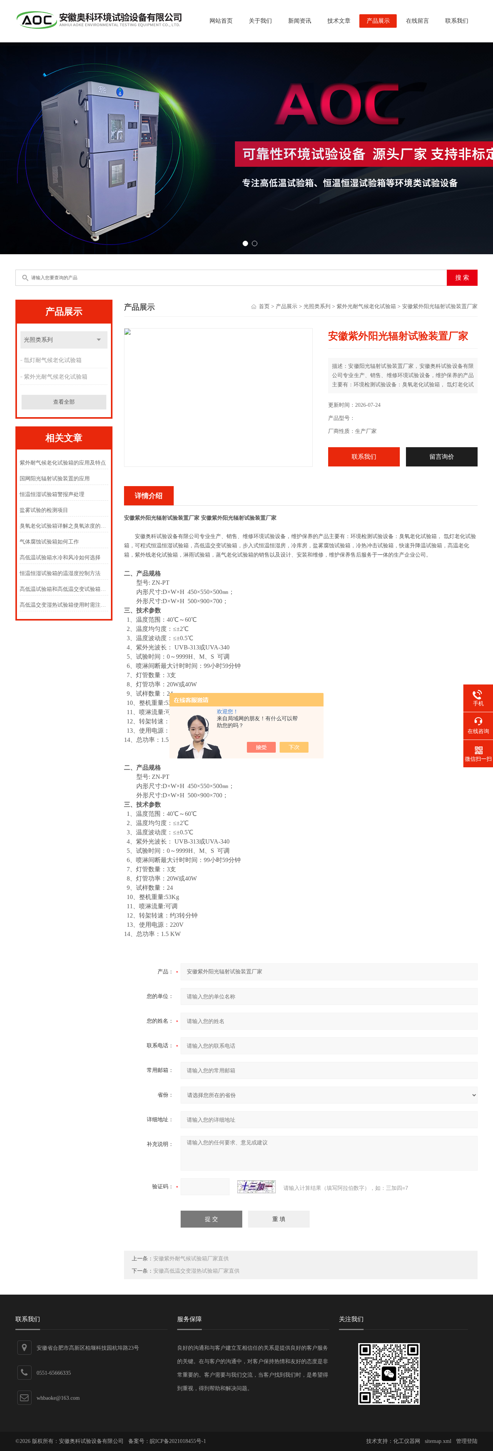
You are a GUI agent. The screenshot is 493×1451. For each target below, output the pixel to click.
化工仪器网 (406, 1441)
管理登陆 (467, 1441)
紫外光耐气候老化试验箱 (55, 377)
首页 (264, 306)
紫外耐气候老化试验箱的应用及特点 (63, 463)
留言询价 (441, 456)
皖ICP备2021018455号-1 (178, 1441)
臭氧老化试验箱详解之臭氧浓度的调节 (64, 526)
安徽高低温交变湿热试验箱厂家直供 (196, 1271)
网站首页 (221, 21)
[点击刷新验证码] (256, 1186)
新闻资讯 (299, 21)
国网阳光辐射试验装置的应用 (55, 478)
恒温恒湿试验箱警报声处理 (52, 494)
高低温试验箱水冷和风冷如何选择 (60, 557)
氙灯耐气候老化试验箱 (53, 360)
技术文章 (338, 21)
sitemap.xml (438, 1441)
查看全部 (64, 402)
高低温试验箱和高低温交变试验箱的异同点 (64, 589)
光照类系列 (38, 340)
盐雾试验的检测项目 (44, 510)
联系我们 (456, 21)
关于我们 (260, 21)
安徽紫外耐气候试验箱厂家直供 (191, 1258)
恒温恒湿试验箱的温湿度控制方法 (60, 573)
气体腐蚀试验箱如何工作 (49, 542)
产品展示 (378, 21)
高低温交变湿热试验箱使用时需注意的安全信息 (64, 605)
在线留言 (417, 21)
